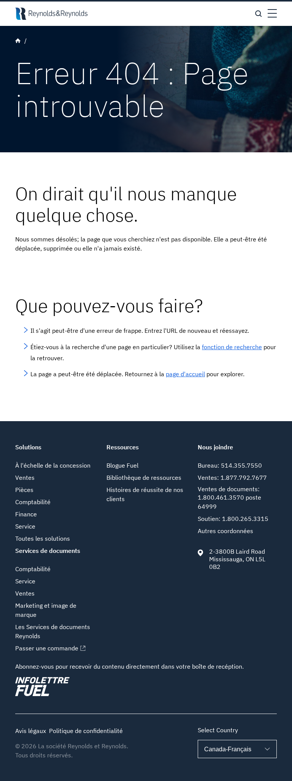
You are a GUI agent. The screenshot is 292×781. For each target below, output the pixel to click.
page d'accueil (185, 374)
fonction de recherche (232, 347)
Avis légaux (30, 731)
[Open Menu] (272, 13)
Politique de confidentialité (86, 731)
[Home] (51, 14)
